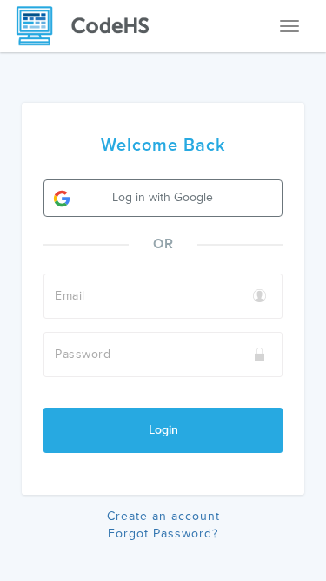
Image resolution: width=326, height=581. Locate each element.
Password (82, 354)
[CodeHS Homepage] (89, 26)
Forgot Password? (163, 533)
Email (70, 295)
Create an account (163, 516)
